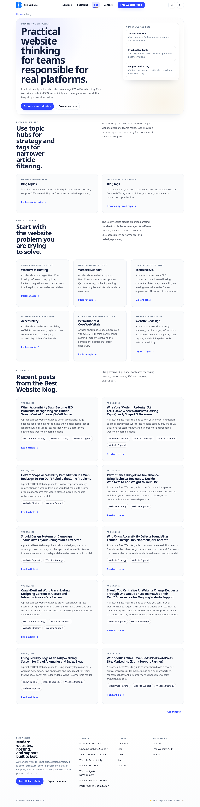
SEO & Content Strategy (92, 754)
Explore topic (30, 295)
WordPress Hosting (34, 270)
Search (121, 760)
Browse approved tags (121, 206)
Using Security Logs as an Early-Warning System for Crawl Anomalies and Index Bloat (52, 659)
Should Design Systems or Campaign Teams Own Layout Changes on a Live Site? (51, 538)
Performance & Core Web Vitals (89, 322)
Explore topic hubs (33, 202)
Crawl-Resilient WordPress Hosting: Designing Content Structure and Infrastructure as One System (45, 593)
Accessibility (29, 321)
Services (67, 4)
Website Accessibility (90, 760)
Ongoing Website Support (93, 749)
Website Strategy (59, 438)
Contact (108, 4)
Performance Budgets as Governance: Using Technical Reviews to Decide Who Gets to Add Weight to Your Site (133, 478)
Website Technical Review (93, 780)
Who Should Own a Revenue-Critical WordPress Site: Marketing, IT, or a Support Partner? (140, 659)
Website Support (89, 270)
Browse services (68, 106)
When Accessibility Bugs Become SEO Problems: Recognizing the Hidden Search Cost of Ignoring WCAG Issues (47, 410)
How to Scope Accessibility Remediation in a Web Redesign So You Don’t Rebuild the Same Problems (56, 476)
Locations (82, 4)
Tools (120, 754)
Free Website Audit (131, 4)
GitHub (156, 754)
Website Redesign (147, 321)
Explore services (57, 781)
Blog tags (113, 184)
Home (19, 14)
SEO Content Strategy (34, 438)
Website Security (51, 681)
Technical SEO (144, 270)
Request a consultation (37, 106)
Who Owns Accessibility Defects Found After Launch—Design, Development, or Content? (137, 538)
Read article (29, 447)
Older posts (175, 711)
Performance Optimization (94, 785)
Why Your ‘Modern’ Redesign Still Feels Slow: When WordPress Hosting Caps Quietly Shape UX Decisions (132, 410)
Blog (95, 4)
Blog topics (29, 184)
